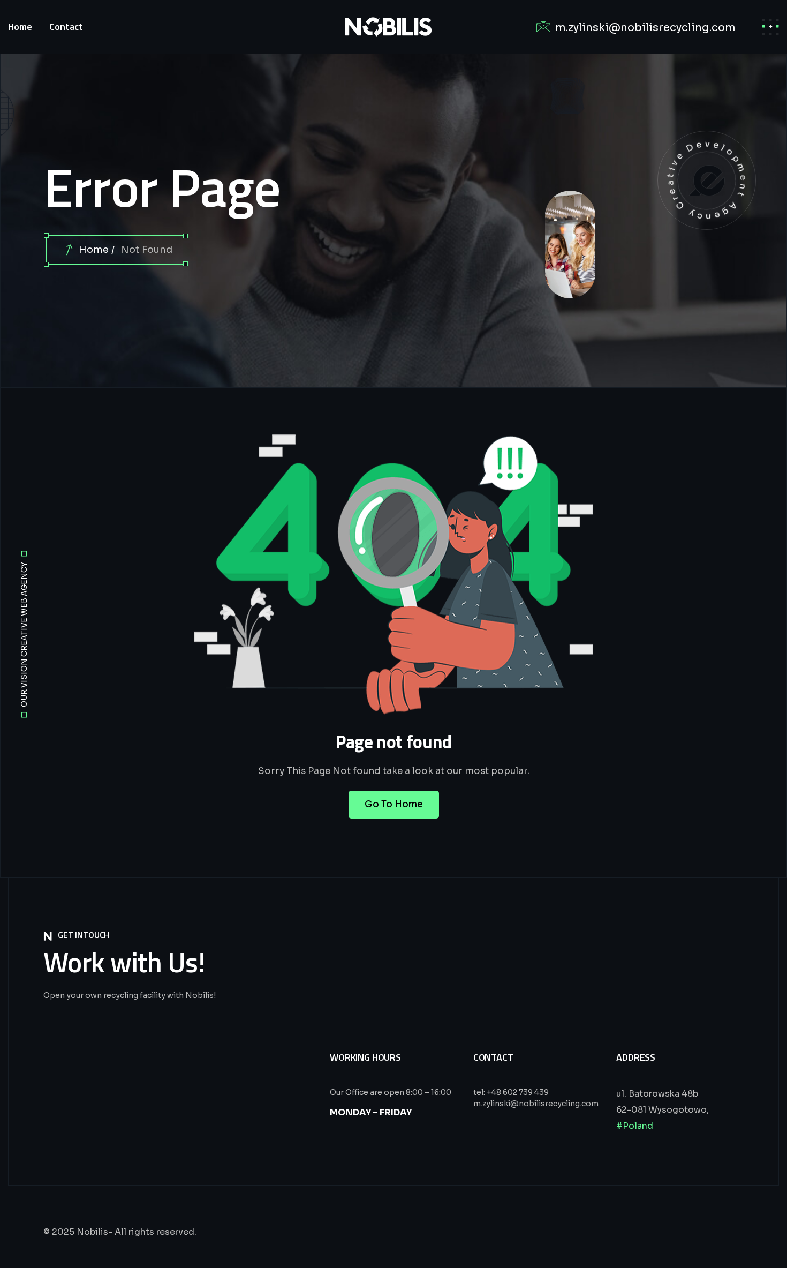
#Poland (634, 1125)
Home (94, 250)
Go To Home (394, 804)
